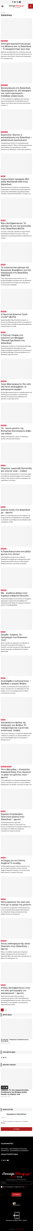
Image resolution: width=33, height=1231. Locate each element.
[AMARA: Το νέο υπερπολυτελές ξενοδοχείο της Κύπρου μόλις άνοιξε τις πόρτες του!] (16, 1078)
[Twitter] (15, 2)
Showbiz (3, 857)
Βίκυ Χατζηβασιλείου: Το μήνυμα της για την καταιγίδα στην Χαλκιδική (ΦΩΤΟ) (16, 226)
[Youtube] (20, 2)
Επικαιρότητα (4, 40)
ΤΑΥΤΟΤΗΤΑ (4, 1149)
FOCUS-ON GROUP (19, 1229)
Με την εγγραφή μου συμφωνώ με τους (14, 1122)
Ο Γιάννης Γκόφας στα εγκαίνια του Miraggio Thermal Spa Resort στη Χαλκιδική (13, 339)
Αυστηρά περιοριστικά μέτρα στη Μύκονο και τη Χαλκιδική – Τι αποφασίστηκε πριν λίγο (16, 46)
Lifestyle (3, 176)
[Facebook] (12, 2)
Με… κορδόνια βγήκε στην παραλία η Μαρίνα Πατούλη (14, 594)
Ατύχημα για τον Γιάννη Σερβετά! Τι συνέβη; (13, 861)
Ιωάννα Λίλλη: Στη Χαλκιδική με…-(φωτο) (15, 511)
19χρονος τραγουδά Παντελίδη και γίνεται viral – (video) (16, 469)
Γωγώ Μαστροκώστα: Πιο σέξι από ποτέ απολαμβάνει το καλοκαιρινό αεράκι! (16, 387)
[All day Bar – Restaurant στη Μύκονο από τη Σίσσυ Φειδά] (16, 1028)
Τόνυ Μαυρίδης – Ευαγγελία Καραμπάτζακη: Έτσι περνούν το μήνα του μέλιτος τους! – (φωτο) (16, 773)
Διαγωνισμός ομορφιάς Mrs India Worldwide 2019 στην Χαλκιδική (15, 182)
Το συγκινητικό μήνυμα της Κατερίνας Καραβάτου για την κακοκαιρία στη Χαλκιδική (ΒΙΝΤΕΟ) (16, 271)
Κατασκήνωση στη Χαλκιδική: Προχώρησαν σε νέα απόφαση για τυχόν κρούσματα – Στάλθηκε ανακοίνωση (16, 92)
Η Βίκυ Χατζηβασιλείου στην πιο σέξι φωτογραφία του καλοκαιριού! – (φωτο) (15, 990)
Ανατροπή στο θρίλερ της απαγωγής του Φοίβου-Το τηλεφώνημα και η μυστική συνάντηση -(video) (14, 726)
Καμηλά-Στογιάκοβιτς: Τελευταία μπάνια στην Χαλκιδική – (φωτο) (12, 817)
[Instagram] (17, 2)
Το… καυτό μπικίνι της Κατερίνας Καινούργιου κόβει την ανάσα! (16, 431)
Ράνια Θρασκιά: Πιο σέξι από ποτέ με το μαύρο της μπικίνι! (16, 903)
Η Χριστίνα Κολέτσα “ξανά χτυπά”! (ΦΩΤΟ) (14, 315)
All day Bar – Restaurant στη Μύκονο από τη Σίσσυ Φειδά (15, 1040)
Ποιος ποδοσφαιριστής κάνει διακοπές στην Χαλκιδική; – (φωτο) (15, 946)
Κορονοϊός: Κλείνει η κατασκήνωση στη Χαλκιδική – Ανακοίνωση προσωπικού (16, 137)
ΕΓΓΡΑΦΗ (16, 1129)
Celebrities (3, 311)
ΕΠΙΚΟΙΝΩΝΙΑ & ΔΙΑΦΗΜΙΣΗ (19, 1150)
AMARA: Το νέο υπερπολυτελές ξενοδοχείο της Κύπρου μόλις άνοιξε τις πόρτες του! (15, 1092)
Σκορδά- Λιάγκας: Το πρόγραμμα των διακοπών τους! (14, 637)
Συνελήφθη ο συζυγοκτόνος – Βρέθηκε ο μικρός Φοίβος (16, 682)
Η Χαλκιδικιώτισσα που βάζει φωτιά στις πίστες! (16, 552)
